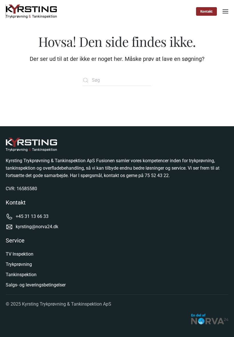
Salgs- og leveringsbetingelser (36, 285)
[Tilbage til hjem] (32, 11)
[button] (225, 11)
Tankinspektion (21, 274)
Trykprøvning (19, 264)
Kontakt (206, 11)
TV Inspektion (19, 254)
